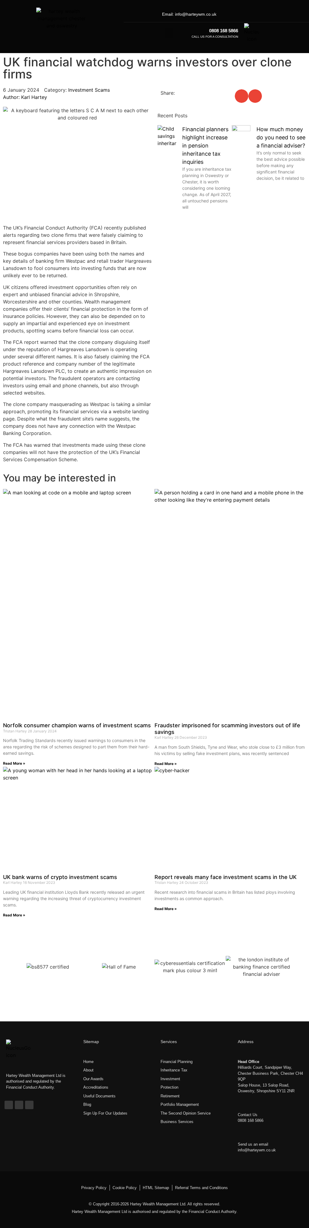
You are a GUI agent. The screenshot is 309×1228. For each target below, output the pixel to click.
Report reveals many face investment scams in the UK (225, 877)
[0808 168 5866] (187, 32)
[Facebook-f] (9, 1105)
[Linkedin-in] (262, 14)
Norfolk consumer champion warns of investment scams (77, 725)
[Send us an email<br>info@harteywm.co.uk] (242, 1134)
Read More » (14, 763)
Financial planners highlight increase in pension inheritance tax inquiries (205, 145)
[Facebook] (252, 14)
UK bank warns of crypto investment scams (60, 877)
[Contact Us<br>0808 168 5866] (242, 1104)
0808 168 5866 (223, 30)
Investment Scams (89, 90)
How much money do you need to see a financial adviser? (280, 137)
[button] (169, 33)
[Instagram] (272, 14)
